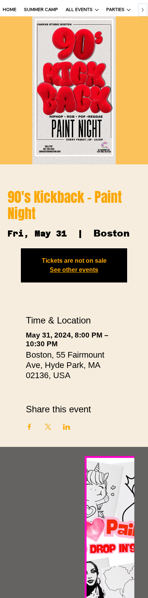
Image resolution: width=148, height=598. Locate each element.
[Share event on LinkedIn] (66, 427)
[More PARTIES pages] (129, 10)
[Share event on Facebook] (29, 427)
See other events (74, 270)
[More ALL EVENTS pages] (97, 10)
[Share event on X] (48, 427)
